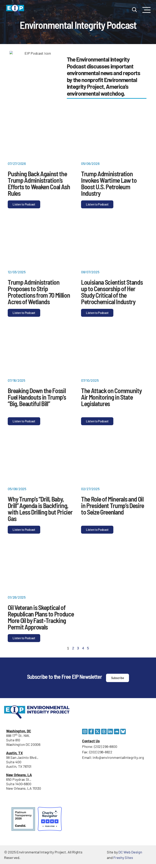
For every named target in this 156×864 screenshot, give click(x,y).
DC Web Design (130, 852)
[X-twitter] (97, 731)
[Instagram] (85, 731)
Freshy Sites (123, 857)
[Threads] (104, 731)
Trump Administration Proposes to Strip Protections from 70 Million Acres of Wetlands (39, 291)
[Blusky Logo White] (123, 731)
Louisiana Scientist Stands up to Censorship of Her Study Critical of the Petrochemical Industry (112, 291)
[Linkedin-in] (110, 731)
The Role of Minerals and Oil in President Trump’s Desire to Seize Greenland (112, 505)
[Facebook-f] (91, 731)
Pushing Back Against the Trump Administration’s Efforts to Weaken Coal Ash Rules (39, 183)
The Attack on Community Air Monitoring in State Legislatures (111, 397)
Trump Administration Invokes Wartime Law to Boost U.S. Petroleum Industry (109, 183)
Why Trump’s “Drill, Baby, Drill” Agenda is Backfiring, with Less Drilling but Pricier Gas (40, 508)
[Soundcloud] (116, 731)
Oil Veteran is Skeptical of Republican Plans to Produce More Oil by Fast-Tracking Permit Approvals (41, 617)
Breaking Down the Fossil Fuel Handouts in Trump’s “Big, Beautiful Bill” (37, 397)
